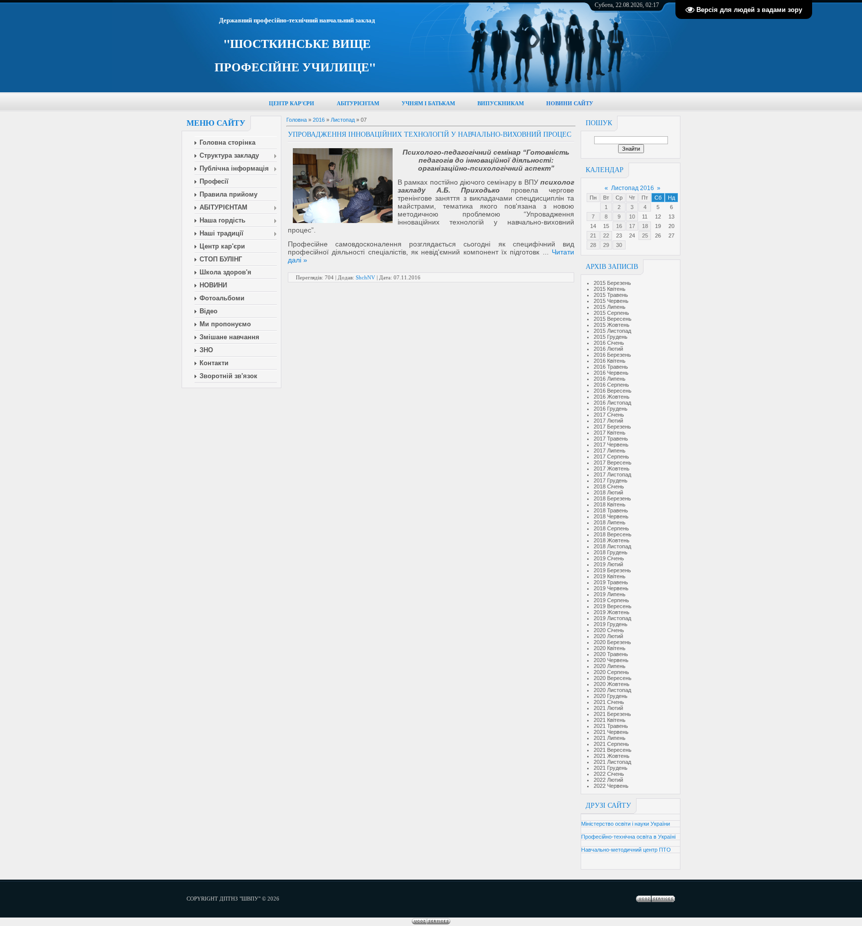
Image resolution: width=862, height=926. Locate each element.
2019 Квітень (610, 576)
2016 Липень (610, 379)
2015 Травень (611, 295)
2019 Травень (611, 582)
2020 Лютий (608, 636)
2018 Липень (610, 522)
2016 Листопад (612, 403)
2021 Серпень (611, 744)
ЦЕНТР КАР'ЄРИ (291, 103)
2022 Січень (609, 774)
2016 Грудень (611, 409)
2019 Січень (609, 558)
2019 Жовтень (612, 612)
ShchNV (365, 277)
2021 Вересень (613, 750)
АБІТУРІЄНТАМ (358, 103)
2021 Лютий (608, 708)
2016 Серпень (611, 385)
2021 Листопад (612, 762)
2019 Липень (610, 594)
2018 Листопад (612, 546)
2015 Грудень (611, 337)
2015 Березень (612, 283)
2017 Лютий (608, 421)
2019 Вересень (613, 606)
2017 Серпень (611, 457)
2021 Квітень (610, 720)
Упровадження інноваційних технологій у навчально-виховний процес (429, 134)
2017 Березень (612, 427)
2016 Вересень (613, 391)
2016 (319, 120)
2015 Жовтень (612, 325)
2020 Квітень (610, 648)
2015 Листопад (612, 331)
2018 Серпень (611, 528)
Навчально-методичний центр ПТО (626, 850)
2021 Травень (611, 726)
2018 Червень (611, 516)
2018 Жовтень (612, 540)
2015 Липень (610, 307)
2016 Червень (611, 373)
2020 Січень (609, 630)
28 (593, 245)
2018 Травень (611, 510)
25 (645, 235)
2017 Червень (611, 445)
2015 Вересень (613, 319)
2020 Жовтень (612, 684)
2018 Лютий (608, 492)
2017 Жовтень (612, 468)
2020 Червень (611, 660)
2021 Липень (610, 738)
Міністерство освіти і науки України (625, 824)
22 (606, 235)
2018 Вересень (613, 534)
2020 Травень (611, 654)
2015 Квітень (610, 289)
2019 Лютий (608, 564)
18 (645, 226)
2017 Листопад (612, 474)
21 (593, 235)
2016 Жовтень (612, 397)
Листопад (343, 120)
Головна (296, 120)
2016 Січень (609, 343)
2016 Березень (612, 355)
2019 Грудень (611, 624)
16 (619, 226)
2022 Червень (611, 786)
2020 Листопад (612, 690)
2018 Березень (612, 498)
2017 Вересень (613, 462)
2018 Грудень (611, 552)
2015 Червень (611, 301)
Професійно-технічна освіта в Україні (628, 837)
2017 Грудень (611, 480)
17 (632, 226)
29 (606, 245)
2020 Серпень (611, 672)
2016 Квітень (610, 361)
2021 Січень (609, 702)
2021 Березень (612, 714)
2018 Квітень (610, 504)
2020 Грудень (611, 696)
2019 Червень (611, 588)
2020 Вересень (613, 678)
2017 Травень (611, 439)
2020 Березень (612, 642)
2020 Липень (610, 666)
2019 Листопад (612, 618)
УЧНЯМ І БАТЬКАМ (428, 103)
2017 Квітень (610, 433)
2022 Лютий (608, 780)
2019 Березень (612, 570)
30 (619, 245)
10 (632, 217)
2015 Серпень (611, 313)
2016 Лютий (608, 349)
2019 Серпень (611, 600)
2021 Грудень (611, 768)
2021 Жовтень (612, 756)
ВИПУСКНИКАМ (500, 103)
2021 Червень (611, 732)
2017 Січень (609, 415)
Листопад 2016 (632, 188)
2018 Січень (609, 486)
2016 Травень (611, 367)
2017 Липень (610, 451)
